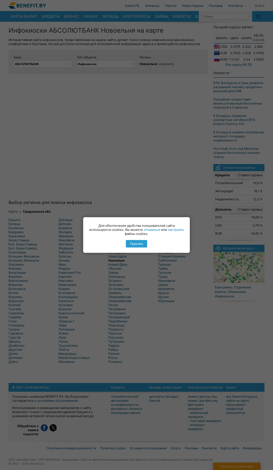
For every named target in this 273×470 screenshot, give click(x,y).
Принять (136, 244)
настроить (176, 230)
